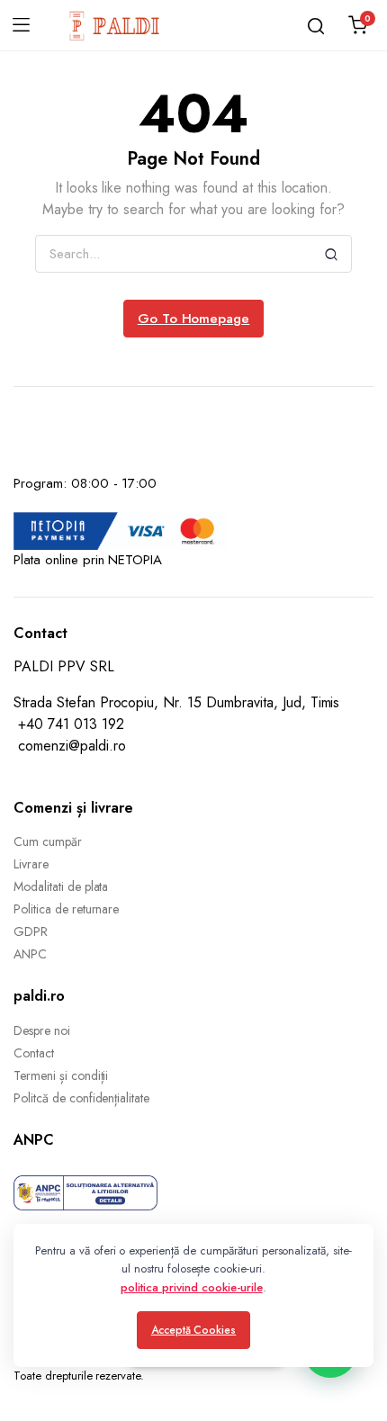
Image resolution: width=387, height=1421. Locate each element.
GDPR (31, 931)
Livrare (31, 864)
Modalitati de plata (61, 886)
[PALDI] (115, 25)
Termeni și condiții (61, 1075)
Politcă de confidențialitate (81, 1098)
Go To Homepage (194, 318)
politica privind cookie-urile (191, 1287)
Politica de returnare (66, 909)
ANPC (30, 954)
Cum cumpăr (48, 841)
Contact (34, 1053)
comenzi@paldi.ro (72, 745)
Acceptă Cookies (194, 1330)
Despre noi (42, 1030)
